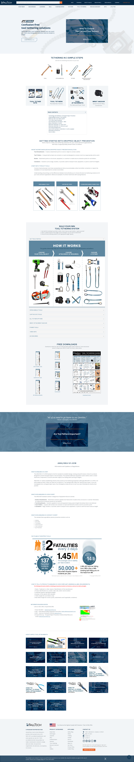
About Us (70, 743)
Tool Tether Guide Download (55, 120)
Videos (69, 733)
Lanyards (52, 735)
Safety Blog (70, 732)
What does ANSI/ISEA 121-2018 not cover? (58, 126)
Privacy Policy (71, 747)
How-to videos (52, 132)
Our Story (70, 745)
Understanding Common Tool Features (57, 117)
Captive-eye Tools (38, 377)
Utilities (51, 749)
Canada (69, 737)
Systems (52, 741)
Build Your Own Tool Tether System (57, 118)
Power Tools (57, 369)
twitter (92, 741)
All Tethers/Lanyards (37, 395)
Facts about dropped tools (55, 127)
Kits (51, 747)
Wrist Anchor (57, 359)
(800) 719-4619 (88, 734)
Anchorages (52, 733)
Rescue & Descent (54, 745)
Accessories (57, 391)
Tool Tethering (53, 743)
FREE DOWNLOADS (67, 344)
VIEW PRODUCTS (29, 40)
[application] (67, 759)
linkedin (89, 741)
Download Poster (87, 395)
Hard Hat (57, 378)
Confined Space (53, 739)
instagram (86, 741)
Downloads (70, 741)
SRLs (51, 737)
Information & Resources (54, 130)
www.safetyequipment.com (69, 611)
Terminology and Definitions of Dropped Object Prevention (62, 115)
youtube (95, 741)
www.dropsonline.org (50, 610)
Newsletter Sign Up (89, 749)
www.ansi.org (57, 613)
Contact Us (87, 735)
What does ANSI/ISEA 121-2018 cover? (57, 124)
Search (61, 2)
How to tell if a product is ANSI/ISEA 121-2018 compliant (61, 129)
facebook (84, 741)
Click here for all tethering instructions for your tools (67, 60)
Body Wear (52, 732)
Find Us (69, 739)
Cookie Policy (71, 749)
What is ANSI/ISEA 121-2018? (55, 123)
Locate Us (87, 737)
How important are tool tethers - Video (57, 121)
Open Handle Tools (37, 366)
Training (70, 735)
